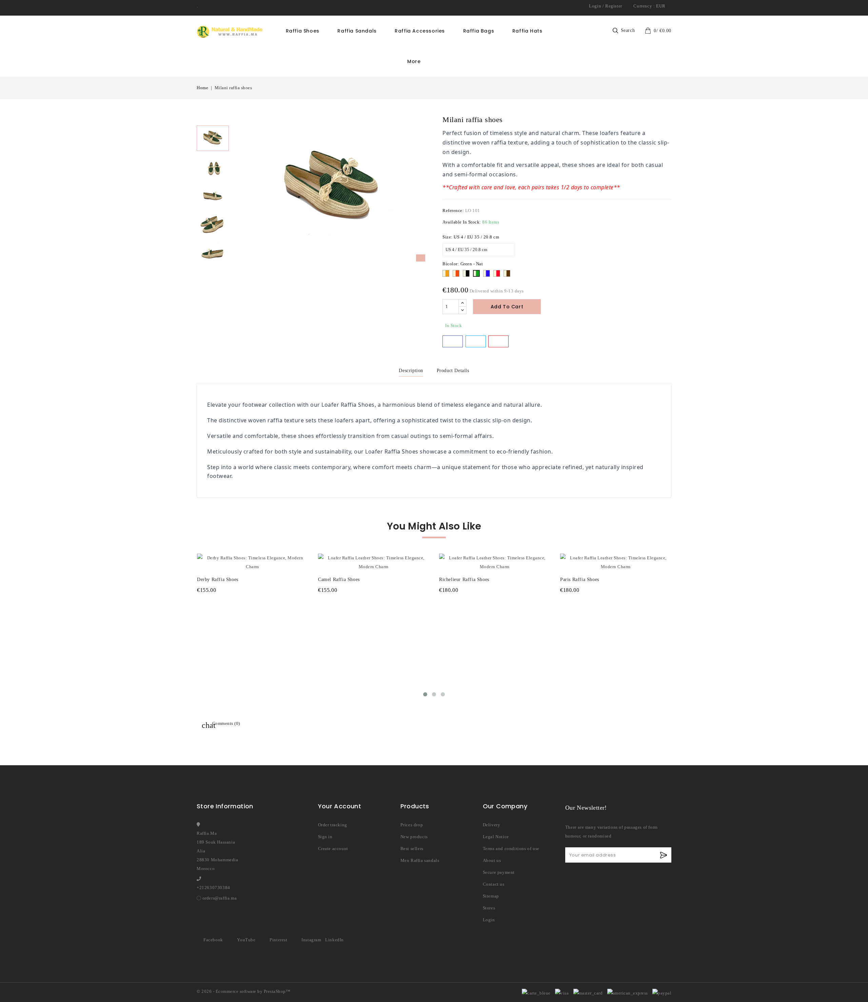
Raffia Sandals (356, 30)
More (413, 61)
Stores (489, 907)
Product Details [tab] (453, 370)
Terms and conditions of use (511, 848)
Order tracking (332, 824)
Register (613, 5)
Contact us (494, 884)
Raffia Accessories (420, 30)
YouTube (246, 939)
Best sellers (411, 848)
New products (414, 836)
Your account (339, 806)
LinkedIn (334, 939)
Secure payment (499, 872)
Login (595, 5)
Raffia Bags (478, 30)
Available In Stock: (461, 222)
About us (492, 860)
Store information (225, 806)
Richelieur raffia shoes (464, 579)
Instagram (311, 939)
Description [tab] (411, 370)
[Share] (452, 341)
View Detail (252, 603)
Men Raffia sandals (419, 860)
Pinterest (278, 939)
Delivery (491, 824)
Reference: (453, 210)
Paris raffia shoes (579, 579)
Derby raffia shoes (217, 579)
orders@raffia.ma (219, 898)
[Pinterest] (498, 341)
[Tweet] (476, 341)
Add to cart (507, 306)
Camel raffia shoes (339, 579)
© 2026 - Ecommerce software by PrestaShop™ (243, 991)
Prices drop (411, 824)
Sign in (325, 836)
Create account (333, 848)
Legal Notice (496, 836)
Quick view (298, 555)
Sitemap (491, 896)
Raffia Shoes (302, 30)
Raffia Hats (527, 30)
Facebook (213, 939)
